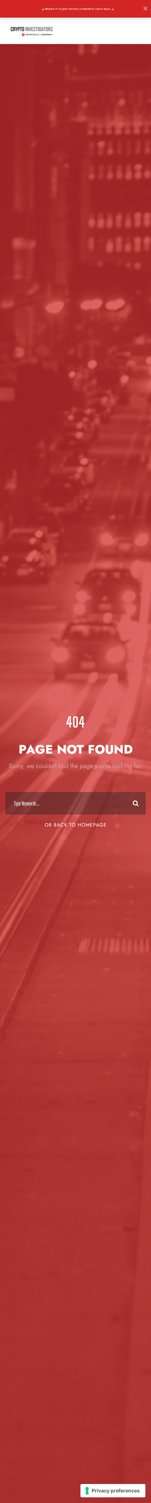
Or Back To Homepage (76, 824)
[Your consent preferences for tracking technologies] (112, 1490)
